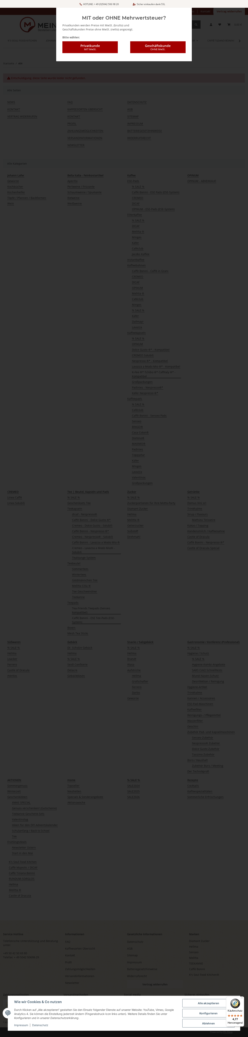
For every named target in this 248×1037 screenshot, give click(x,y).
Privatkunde (90, 47)
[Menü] (241, 998)
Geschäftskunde (158, 47)
